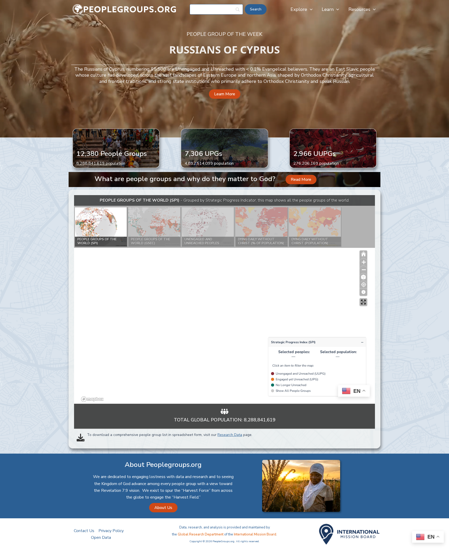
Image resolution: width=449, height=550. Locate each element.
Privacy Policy (111, 531)
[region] (224, 299)
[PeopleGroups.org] (124, 9)
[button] (310, 9)
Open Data (101, 537)
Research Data (229, 434)
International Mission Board (255, 534)
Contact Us (84, 531)
